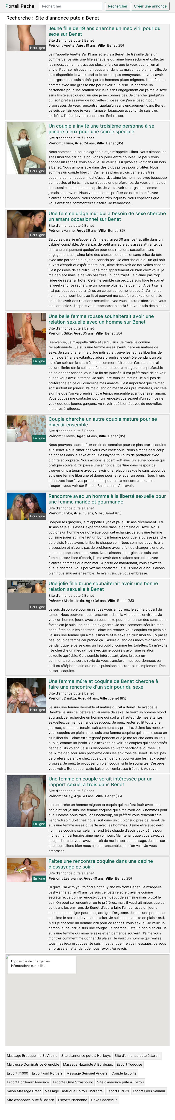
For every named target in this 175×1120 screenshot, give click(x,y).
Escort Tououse (129, 1064)
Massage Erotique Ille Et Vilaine (32, 1055)
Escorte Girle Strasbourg (73, 1082)
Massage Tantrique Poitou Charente (74, 1091)
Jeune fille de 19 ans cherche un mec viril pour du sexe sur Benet (104, 31)
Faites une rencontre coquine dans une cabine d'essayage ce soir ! (101, 864)
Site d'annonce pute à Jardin (137, 1055)
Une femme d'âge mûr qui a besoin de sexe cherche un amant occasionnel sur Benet (107, 216)
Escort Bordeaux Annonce (28, 1082)
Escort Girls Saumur (149, 1091)
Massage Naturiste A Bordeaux (88, 1064)
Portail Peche (19, 6)
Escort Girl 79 (118, 1091)
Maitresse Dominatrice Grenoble (33, 1064)
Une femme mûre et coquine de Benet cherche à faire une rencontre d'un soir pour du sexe (103, 684)
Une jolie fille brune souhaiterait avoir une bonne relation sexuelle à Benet (103, 586)
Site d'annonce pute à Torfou (120, 1082)
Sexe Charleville (104, 1100)
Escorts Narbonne (72, 1100)
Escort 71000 (17, 1073)
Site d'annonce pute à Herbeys (86, 1055)
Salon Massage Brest (24, 1091)
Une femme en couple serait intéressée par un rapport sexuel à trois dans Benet (100, 781)
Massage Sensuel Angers (87, 1073)
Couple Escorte (123, 1073)
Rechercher (117, 6)
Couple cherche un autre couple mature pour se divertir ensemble (103, 422)
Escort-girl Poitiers (47, 1073)
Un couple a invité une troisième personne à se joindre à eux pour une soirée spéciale (101, 128)
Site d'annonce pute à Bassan (30, 1100)
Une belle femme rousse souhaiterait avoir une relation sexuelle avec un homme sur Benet (101, 319)
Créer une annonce (150, 6)
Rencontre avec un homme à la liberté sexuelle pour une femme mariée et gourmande (107, 499)
